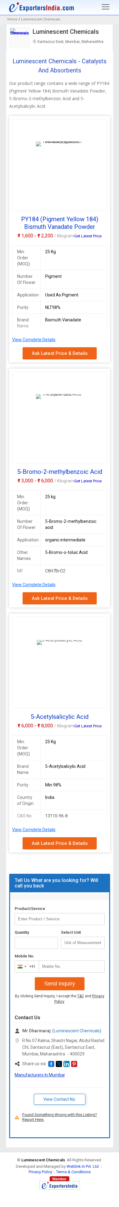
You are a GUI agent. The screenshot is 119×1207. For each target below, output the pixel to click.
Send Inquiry (59, 984)
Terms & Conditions (73, 1172)
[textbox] (83, 943)
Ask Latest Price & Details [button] (60, 353)
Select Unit (71, 932)
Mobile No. (24, 956)
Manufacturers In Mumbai (40, 1074)
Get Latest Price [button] (88, 236)
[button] (51, 1064)
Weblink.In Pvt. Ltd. (83, 1166)
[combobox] (25, 966)
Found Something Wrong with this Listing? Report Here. (59, 1117)
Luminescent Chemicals (66, 31)
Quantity (22, 932)
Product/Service (30, 908)
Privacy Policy (40, 1172)
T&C (80, 996)
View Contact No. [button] (59, 1099)
